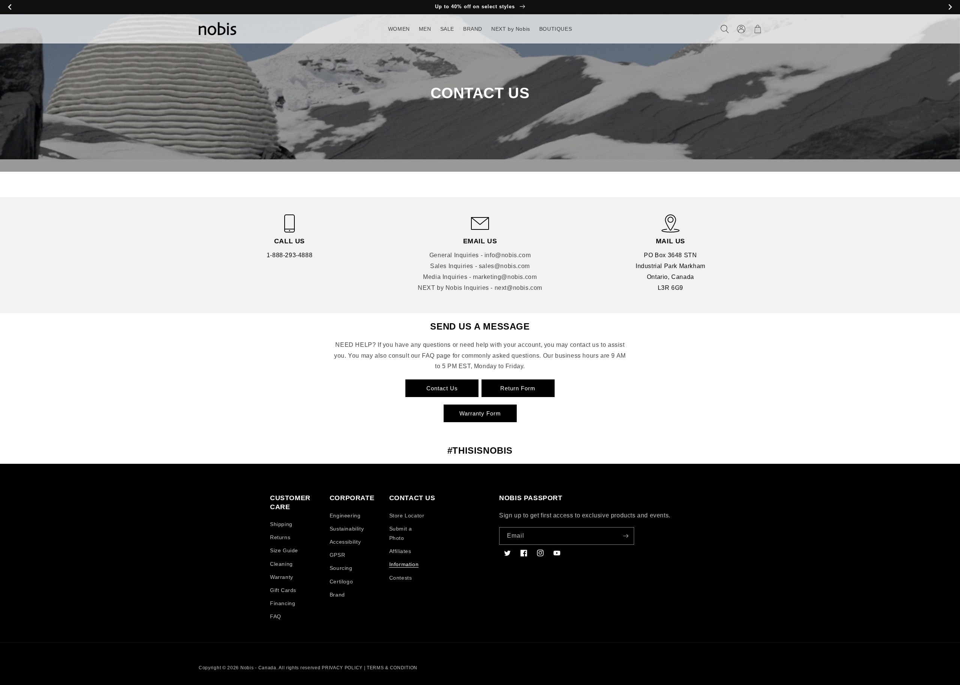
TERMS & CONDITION (392, 667)
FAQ (275, 616)
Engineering (345, 516)
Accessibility (345, 542)
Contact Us (442, 388)
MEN (425, 29)
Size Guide (284, 550)
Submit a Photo (400, 533)
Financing (282, 603)
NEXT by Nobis (510, 29)
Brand (337, 595)
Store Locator (406, 516)
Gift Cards (283, 590)
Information (404, 564)
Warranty (281, 577)
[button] (724, 29)
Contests (400, 578)
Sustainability (347, 529)
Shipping (281, 524)
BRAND (472, 29)
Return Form (518, 388)
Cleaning (281, 564)
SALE (447, 29)
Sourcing (341, 568)
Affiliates (400, 551)
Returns (280, 537)
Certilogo (341, 582)
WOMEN (399, 29)
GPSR (337, 555)
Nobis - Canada (258, 667)
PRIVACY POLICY (342, 667)
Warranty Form (480, 413)
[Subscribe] (625, 536)
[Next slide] (950, 7)
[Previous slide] (10, 7)
